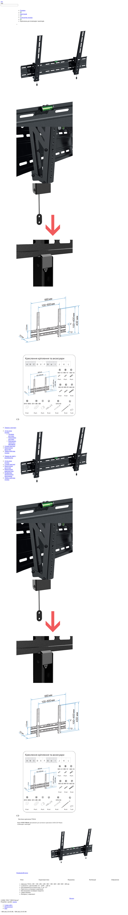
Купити (25, 873)
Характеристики (44, 880)
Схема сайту (8, 905)
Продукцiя (23, 14)
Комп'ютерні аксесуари (9, 448)
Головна (22, 10)
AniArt (15, 902)
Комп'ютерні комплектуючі (9, 470)
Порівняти (19, 873)
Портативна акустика (12, 438)
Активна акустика (11, 435)
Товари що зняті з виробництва (10, 457)
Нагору (71, 898)
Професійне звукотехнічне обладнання (9, 474)
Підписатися (8, 907)
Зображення (115, 880)
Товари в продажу (10, 427)
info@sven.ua (5, 913)
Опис (22, 880)
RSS (5, 908)
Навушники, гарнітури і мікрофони (12, 442)
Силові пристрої (10, 446)
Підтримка (71, 880)
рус (2, 1)
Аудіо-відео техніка (8, 431)
